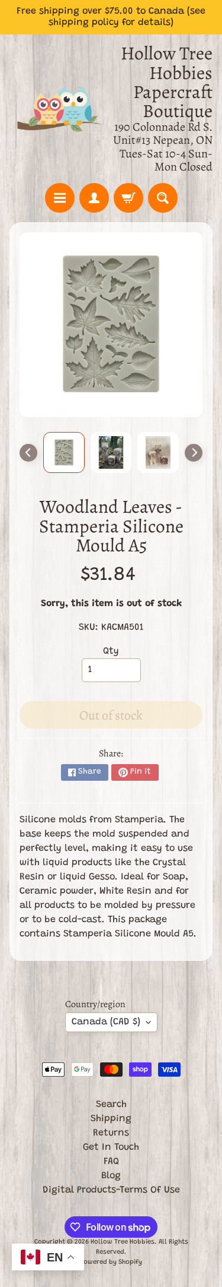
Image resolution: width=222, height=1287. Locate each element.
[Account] (94, 198)
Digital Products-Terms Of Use (111, 1190)
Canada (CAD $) (106, 1022)
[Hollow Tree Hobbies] (60, 109)
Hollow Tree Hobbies (123, 1242)
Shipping (111, 1119)
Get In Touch (111, 1147)
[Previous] (28, 453)
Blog (111, 1176)
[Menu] (60, 198)
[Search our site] (163, 198)
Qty (111, 651)
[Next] (193, 453)
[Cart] (128, 198)
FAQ (111, 1161)
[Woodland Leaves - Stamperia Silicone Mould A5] (64, 453)
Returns (111, 1133)
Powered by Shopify (111, 1262)
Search (111, 1104)
